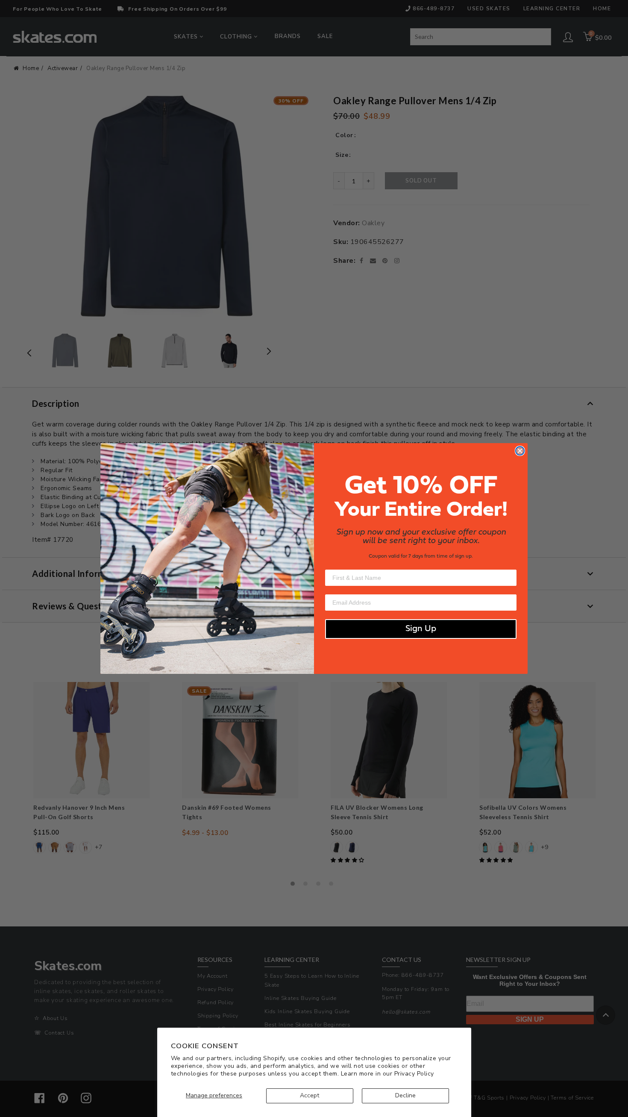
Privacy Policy (414, 1074)
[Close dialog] (520, 451)
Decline (405, 1095)
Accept (309, 1095)
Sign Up (420, 629)
